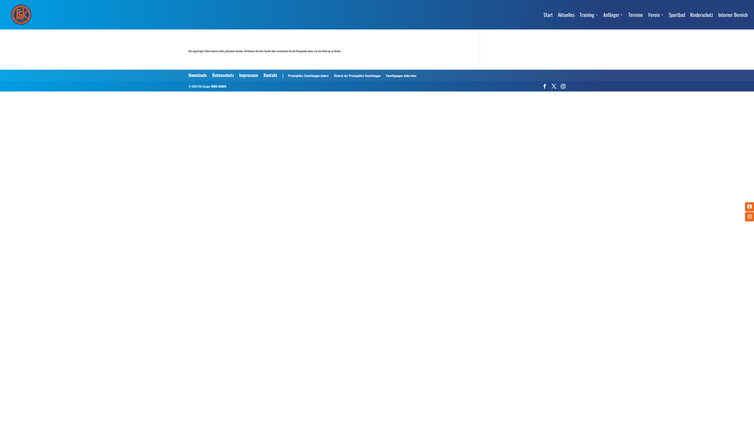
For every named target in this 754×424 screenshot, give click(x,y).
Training (587, 15)
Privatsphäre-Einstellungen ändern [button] (308, 75)
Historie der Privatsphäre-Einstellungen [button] (357, 75)
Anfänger (611, 15)
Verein (654, 15)
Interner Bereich (733, 15)
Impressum (248, 75)
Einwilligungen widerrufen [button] (401, 75)
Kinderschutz (701, 15)
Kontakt (270, 75)
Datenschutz (223, 75)
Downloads (197, 75)
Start (548, 15)
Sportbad (677, 15)
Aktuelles (566, 15)
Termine (635, 15)
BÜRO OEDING (218, 86)
